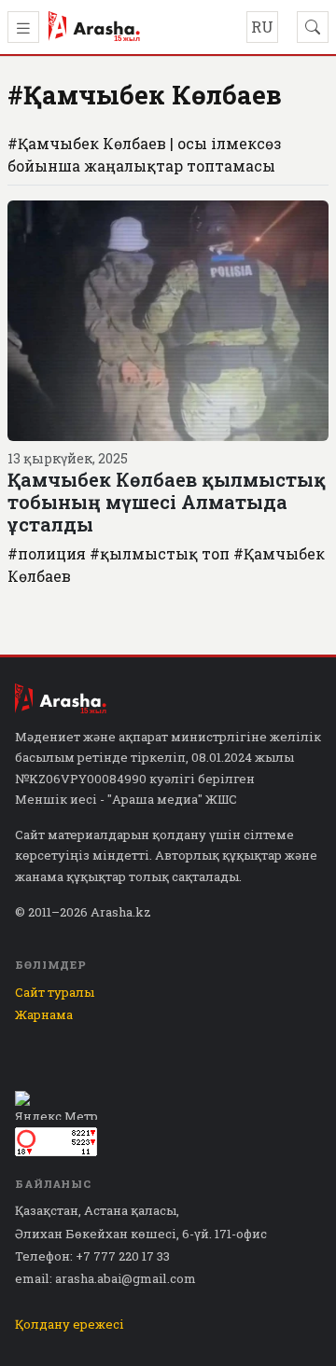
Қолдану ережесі (69, 1324)
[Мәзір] (23, 27)
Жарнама (44, 1014)
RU (262, 26)
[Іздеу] (313, 27)
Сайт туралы (54, 992)
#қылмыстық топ (160, 553)
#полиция (46, 553)
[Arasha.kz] (94, 27)
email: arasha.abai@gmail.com (105, 1278)
